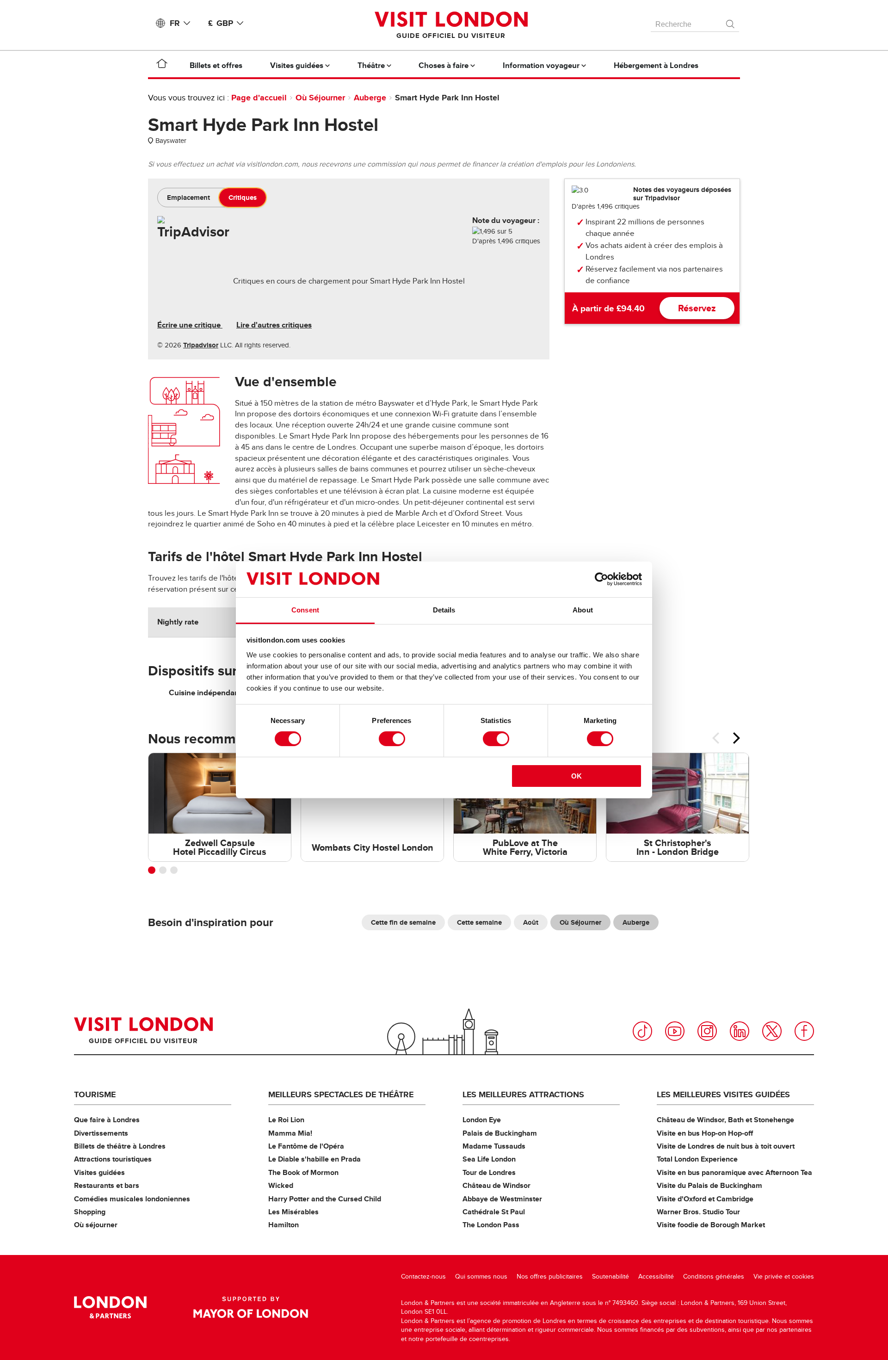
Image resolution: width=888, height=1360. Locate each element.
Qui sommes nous (481, 1276)
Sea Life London (489, 1159)
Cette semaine (479, 922)
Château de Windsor (496, 1185)
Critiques (242, 197)
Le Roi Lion (286, 1119)
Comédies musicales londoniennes (132, 1198)
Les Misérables (293, 1211)
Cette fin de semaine (403, 922)
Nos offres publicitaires (550, 1276)
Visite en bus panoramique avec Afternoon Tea (734, 1172)
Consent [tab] (305, 610)
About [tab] (583, 610)
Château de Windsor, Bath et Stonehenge (725, 1119)
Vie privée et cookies (783, 1276)
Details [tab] (444, 610)
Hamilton (283, 1224)
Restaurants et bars (106, 1185)
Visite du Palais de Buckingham (709, 1185)
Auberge (370, 98)
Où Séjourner (320, 98)
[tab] (188, 197)
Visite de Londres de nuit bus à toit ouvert (726, 1146)
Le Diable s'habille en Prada (314, 1159)
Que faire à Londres (107, 1119)
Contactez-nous (423, 1276)
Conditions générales (713, 1276)
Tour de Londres (489, 1172)
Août (530, 922)
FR (175, 23)
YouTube (674, 1031)
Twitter (772, 1031)
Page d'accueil (259, 98)
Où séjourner (95, 1224)
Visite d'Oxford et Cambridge (705, 1198)
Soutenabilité (610, 1276)
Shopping (89, 1211)
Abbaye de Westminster (502, 1198)
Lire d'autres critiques (274, 325)
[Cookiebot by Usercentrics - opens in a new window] (601, 579)
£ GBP (220, 23)
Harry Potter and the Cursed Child (324, 1198)
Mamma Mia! (290, 1133)
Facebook (804, 1031)
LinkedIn (739, 1031)
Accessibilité (656, 1276)
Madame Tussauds (493, 1146)
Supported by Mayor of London (250, 1307)
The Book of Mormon (303, 1172)
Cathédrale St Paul (493, 1211)
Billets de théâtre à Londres (120, 1146)
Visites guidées (99, 1172)
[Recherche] (730, 21)
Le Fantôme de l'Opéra (306, 1146)
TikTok (642, 1031)
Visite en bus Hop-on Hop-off (705, 1133)
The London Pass (490, 1224)
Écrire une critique (189, 325)
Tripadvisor (200, 345)
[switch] (392, 738)
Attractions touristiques (113, 1159)
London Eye (481, 1119)
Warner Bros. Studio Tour (698, 1211)
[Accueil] (162, 65)
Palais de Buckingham (499, 1133)
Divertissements (101, 1133)
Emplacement (188, 197)
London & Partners (110, 1307)
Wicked (280, 1185)
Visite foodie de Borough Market (711, 1224)
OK (576, 776)
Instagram (707, 1031)
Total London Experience (697, 1159)
